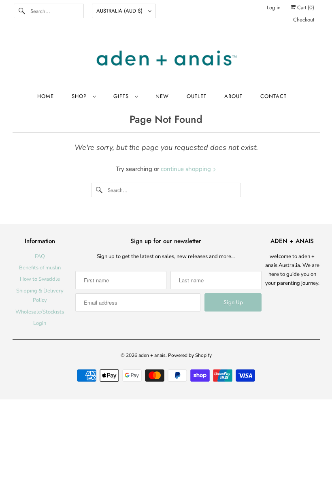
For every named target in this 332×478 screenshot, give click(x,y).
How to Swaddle (40, 279)
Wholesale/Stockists (39, 312)
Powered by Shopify (190, 355)
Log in (274, 7)
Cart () (305, 7)
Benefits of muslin (40, 267)
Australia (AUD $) (120, 11)
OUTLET (196, 96)
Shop (80, 96)
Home (45, 96)
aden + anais (152, 355)
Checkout (303, 19)
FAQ (40, 256)
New (162, 96)
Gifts (122, 96)
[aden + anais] (166, 59)
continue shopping (187, 169)
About (233, 96)
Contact (273, 96)
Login (39, 323)
